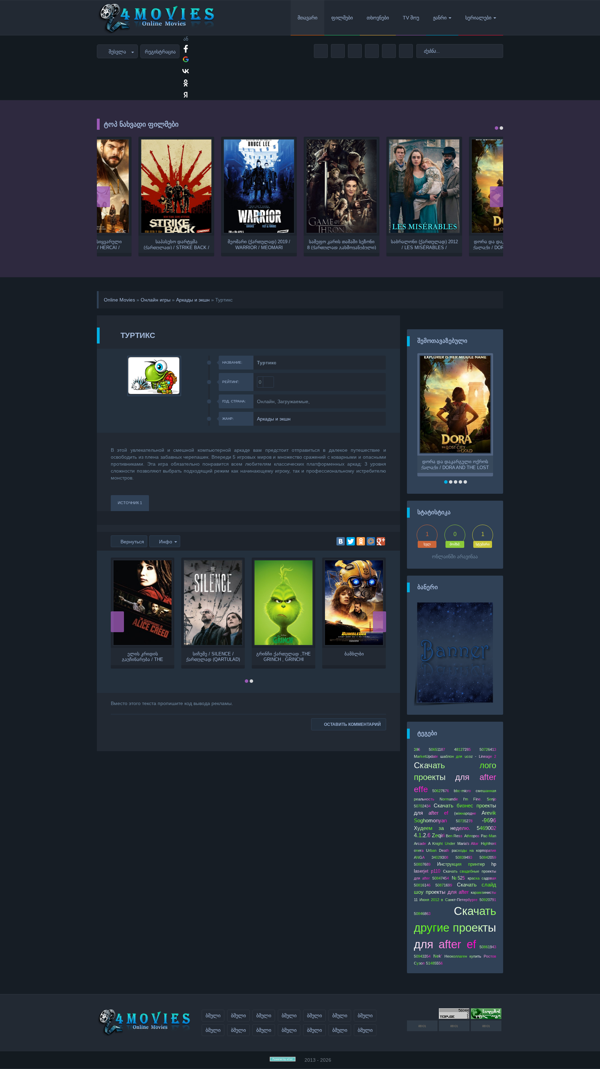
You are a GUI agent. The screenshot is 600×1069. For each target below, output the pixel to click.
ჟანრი (440, 17)
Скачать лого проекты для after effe (455, 777)
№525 (458, 878)
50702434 (422, 806)
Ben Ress (454, 836)
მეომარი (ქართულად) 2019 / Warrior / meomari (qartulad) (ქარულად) (217, 244)
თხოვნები (378, 17)
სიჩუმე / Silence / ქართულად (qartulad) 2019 (213, 656)
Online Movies (119, 300)
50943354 (422, 956)
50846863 (422, 913)
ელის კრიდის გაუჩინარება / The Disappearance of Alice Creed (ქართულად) (142, 656)
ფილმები (342, 17)
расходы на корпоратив (474, 850)
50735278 (464, 821)
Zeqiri (438, 835)
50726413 (488, 749)
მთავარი (307, 17)
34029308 (440, 857)
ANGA (419, 857)
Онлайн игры (155, 300)
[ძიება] (496, 51)
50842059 (488, 857)
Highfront (488, 843)
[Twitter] (351, 541)
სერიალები (478, 17)
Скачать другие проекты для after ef (455, 927)
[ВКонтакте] (340, 541)
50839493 (464, 857)
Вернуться (132, 541)
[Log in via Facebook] (186, 47)
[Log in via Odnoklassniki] (186, 83)
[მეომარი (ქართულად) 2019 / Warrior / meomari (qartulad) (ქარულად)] (217, 186)
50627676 (440, 791)
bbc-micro (462, 791)
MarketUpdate (426, 756)
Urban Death (437, 850)
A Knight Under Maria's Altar (453, 843)
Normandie (449, 799)
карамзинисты (483, 892)
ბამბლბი (354, 653)
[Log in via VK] (186, 71)
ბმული (213, 1015)
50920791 (488, 900)
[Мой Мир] (371, 541)
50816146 (422, 885)
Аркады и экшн (193, 300)
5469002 (486, 828)
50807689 (422, 864)
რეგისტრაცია (160, 51)
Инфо (165, 541)
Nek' (437, 956)
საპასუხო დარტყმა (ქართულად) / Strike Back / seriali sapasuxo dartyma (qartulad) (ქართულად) (135, 244)
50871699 (443, 885)
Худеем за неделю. (442, 828)
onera (419, 850)
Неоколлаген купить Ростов (470, 956)
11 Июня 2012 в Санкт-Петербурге (445, 900)
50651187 (437, 749)
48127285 (462, 749)
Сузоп (419, 963)
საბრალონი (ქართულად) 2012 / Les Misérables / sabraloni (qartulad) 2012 (382, 244)
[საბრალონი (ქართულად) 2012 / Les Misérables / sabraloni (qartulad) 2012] (383, 186)
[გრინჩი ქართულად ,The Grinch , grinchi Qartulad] (283, 602)
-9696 (489, 820)
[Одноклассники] (361, 541)
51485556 (434, 963)
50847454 (440, 878)
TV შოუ (411, 17)
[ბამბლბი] (354, 602)
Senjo (491, 799)
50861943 (488, 947)
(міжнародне (465, 813)
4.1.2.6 (422, 835)
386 (417, 749)
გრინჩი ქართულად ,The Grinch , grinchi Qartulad (283, 656)
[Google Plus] (381, 541)
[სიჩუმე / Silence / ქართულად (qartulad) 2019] (213, 602)
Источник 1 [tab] (130, 503)
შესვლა (117, 51)
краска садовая (482, 878)
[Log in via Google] (186, 59)
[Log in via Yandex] (186, 95)
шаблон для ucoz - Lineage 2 (468, 756)
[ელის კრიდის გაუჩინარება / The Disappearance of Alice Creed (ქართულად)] (142, 602)
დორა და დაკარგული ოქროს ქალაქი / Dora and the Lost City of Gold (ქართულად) (465, 244)
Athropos (472, 836)
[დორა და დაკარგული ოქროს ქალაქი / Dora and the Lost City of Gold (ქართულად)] (465, 186)
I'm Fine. (472, 799)
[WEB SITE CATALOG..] (486, 1017)
